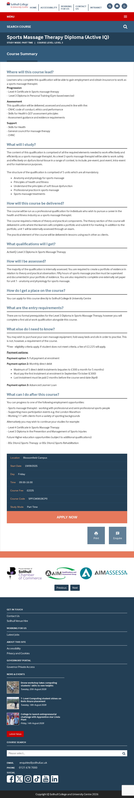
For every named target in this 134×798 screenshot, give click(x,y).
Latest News (15, 733)
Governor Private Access (21, 667)
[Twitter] (19, 781)
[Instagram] (28, 781)
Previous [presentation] (61, 587)
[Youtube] (45, 781)
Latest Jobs (13, 634)
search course (19, 27)
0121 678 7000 (22, 767)
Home (33, 7)
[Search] (115, 753)
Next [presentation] (75, 587)
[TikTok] (37, 781)
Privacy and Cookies (18, 653)
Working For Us (66, 7)
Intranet (96, 7)
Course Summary (22, 53)
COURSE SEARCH (16, 742)
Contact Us (81, 7)
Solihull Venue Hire (17, 621)
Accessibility (48, 7)
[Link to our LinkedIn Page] (54, 781)
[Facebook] (10, 781)
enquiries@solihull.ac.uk (27, 762)
